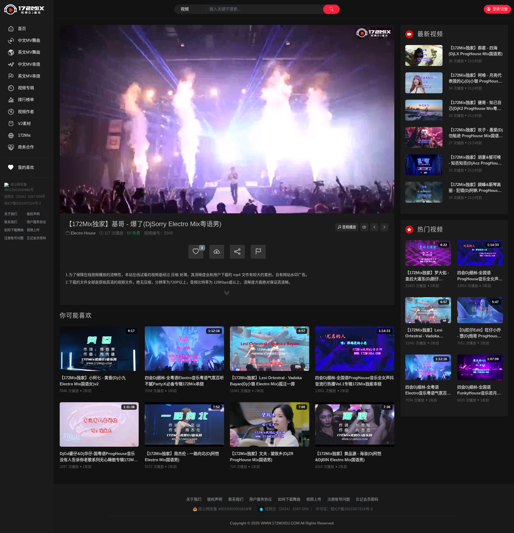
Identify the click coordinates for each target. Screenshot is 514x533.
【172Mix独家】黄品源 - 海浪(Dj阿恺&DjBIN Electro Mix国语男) (348, 456)
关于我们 (10, 214)
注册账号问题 (14, 238)
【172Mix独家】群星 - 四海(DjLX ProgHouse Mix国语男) (475, 51)
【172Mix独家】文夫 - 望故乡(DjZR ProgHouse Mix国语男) (261, 456)
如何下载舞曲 (14, 230)
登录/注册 (500, 9)
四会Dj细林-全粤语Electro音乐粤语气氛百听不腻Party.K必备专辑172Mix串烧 (184, 380)
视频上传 (33, 230)
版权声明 (33, 214)
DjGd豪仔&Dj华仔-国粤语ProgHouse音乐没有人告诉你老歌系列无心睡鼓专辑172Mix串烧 (98, 457)
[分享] (237, 252)
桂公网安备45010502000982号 (19, 187)
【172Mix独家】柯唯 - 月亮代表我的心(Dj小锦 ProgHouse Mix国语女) (475, 78)
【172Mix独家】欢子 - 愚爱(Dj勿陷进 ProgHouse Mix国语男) (476, 133)
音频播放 (349, 227)
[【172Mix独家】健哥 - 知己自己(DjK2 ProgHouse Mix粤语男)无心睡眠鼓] (424, 110)
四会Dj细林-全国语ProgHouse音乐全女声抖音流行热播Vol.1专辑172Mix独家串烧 (354, 380)
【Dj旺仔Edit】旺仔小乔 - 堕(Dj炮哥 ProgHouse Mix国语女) (479, 333)
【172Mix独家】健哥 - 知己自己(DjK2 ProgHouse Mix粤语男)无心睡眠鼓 (475, 106)
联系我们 (10, 222)
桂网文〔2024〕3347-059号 (24, 197)
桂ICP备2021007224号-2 (22, 203)
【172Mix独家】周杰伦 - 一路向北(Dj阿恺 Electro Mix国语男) (182, 456)
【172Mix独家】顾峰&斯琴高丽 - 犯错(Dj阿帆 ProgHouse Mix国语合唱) (475, 188)
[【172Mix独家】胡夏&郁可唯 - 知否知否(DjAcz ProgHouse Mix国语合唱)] (424, 164)
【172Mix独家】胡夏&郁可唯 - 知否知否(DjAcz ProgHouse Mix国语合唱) (475, 160)
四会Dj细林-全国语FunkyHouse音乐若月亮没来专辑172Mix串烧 (479, 390)
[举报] (258, 252)
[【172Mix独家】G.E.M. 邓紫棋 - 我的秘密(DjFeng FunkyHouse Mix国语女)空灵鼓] (374, 227)
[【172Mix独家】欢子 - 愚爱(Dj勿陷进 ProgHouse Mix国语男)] (424, 137)
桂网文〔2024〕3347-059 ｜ (289, 509)
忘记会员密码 (36, 238)
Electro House (83, 233)
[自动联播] (364, 227)
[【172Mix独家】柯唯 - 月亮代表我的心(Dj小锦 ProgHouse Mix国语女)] (424, 82)
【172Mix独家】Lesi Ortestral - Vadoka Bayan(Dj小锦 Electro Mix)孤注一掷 (266, 380)
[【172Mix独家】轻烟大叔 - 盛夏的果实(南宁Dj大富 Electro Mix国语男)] (384, 227)
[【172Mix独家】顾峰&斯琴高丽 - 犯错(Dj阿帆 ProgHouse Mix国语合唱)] (424, 192)
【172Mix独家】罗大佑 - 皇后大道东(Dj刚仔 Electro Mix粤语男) (427, 276)
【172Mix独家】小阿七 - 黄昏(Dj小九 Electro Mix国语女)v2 (93, 380)
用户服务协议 (36, 222)
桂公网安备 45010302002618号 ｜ (227, 509)
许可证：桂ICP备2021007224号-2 (344, 509)
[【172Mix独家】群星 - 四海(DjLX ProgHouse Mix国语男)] (424, 55)
